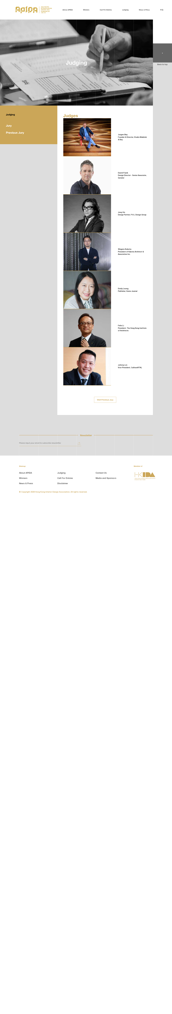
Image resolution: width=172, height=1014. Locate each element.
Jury (9, 125)
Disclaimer (62, 483)
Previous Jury (15, 132)
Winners (86, 10)
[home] (34, 10)
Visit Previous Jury (105, 400)
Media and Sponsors (106, 478)
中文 (161, 10)
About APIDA (67, 10)
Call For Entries (106, 10)
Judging (125, 10)
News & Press (144, 10)
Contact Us (101, 472)
